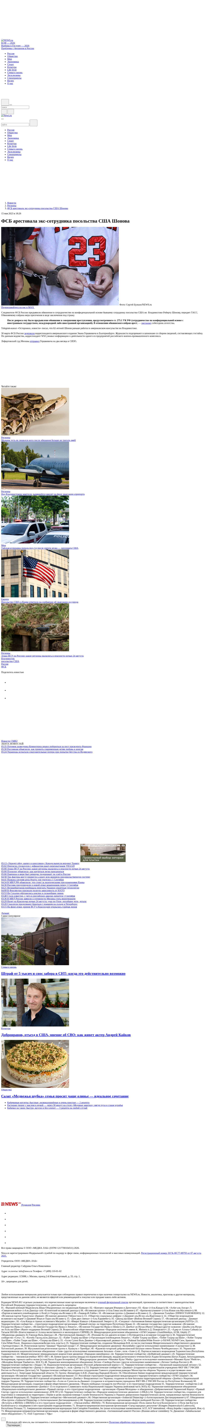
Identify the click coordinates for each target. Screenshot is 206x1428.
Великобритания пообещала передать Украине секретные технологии (40, 888)
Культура (5, 1028)
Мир (3, 545)
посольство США (10, 661)
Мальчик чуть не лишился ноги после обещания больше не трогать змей (38, 440)
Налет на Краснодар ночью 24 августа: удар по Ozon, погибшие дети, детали (43, 901)
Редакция (26, 1205)
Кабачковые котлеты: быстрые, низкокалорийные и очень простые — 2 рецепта (48, 1102)
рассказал (146, 323)
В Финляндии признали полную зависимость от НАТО (33, 890)
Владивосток (8, 658)
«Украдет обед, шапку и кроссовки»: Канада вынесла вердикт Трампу (40, 863)
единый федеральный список (113, 1302)
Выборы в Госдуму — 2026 (15, 45)
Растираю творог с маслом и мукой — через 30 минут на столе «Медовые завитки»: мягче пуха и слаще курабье (65, 1105)
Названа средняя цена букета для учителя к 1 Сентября (32, 879)
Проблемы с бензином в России (17, 48)
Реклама (36, 1205)
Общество (6, 1089)
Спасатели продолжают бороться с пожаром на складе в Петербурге (39, 904)
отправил (35, 341)
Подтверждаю (13, 1425)
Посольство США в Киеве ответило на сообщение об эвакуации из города (39, 602)
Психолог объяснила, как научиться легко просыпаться (32, 871)
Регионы (5, 437)
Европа (5, 599)
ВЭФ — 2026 (8, 43)
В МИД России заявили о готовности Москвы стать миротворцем (38, 898)
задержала (29, 333)
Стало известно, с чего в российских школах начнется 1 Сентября (38, 896)
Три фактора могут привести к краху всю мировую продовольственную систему (45, 877)
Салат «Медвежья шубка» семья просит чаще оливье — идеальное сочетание (65, 1096)
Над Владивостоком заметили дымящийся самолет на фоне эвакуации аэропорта (43, 494)
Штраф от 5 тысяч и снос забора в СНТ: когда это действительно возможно (63, 973)
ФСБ (3, 666)
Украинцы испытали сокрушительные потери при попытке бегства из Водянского (46, 752)
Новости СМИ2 (9, 741)
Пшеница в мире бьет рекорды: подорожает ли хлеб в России (35, 874)
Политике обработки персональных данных (131, 1422)
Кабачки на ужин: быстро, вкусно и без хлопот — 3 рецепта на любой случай (47, 1108)
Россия (4, 664)
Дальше (5, 913)
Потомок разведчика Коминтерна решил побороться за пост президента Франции (46, 746)
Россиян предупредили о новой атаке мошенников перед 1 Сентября (39, 885)
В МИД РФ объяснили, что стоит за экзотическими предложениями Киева (42, 882)
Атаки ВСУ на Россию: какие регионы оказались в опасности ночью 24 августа (42, 656)
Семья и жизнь (8, 967)
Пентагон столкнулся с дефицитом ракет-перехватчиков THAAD (38, 866)
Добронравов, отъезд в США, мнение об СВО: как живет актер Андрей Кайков (66, 1035)
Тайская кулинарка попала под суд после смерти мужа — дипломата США (39, 548)
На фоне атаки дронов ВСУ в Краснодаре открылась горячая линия (39, 907)
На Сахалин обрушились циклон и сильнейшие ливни (32, 893)
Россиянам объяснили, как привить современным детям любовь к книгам (42, 749)
